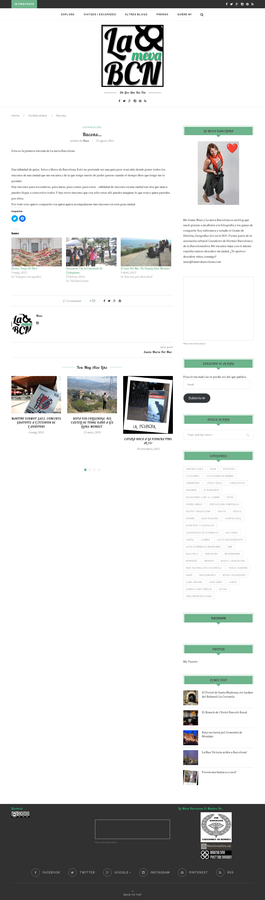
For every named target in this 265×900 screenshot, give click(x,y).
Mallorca (192, 553)
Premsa (162, 14)
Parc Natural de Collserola (204, 567)
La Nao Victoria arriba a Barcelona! (224, 752)
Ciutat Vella (215, 483)
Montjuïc (192, 560)
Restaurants (207, 575)
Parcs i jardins (238, 567)
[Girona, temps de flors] (36, 252)
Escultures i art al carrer (203, 497)
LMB (230, 546)
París (189, 575)
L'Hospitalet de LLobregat (202, 532)
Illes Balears (209, 518)
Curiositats (237, 483)
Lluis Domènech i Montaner (203, 546)
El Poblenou (211, 490)
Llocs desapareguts (230, 539)
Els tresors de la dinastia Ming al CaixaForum (76, 4)
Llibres (205, 539)
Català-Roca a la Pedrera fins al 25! (148, 441)
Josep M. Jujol (233, 518)
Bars (213, 468)
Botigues (229, 468)
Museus (209, 560)
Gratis (222, 511)
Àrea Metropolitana (199, 596)
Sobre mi (184, 14)
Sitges (223, 589)
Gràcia (237, 511)
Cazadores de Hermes (220, 476)
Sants (233, 582)
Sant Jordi (215, 582)
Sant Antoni (194, 582)
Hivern (190, 518)
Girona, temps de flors (24, 268)
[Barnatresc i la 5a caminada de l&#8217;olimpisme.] (91, 252)
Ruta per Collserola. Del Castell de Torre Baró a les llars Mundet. (92, 423)
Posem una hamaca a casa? (219, 772)
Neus (86, 141)
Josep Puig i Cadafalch (200, 525)
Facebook (218, 618)
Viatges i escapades (100, 14)
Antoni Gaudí (194, 468)
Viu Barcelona (37, 115)
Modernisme (232, 553)
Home (15, 115)
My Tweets (190, 661)
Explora (68, 14)
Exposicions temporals (224, 504)
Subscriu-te (196, 398)
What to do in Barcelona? (194, 343)
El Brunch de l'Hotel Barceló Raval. (225, 712)
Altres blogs (136, 14)
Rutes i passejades (234, 575)
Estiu (230, 497)
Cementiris (193, 483)
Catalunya (192, 476)
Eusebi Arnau (194, 504)
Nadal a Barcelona (233, 560)
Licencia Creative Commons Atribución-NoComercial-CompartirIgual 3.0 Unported (47, 819)
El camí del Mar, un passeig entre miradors (145, 268)
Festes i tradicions (198, 511)
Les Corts (231, 532)
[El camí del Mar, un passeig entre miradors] (146, 252)
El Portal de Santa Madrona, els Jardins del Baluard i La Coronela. (227, 694)
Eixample (191, 490)
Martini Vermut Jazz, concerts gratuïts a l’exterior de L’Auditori (36, 423)
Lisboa (190, 539)
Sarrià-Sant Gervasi (199, 589)
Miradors (212, 553)
